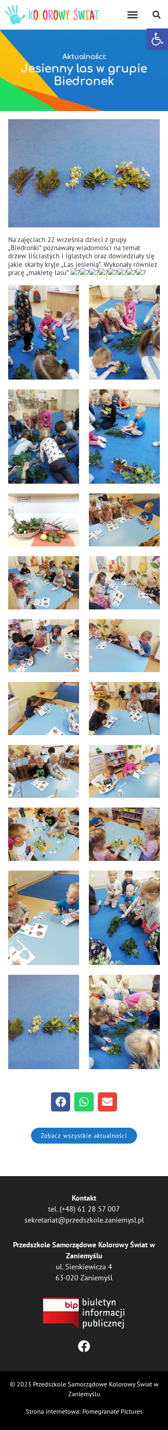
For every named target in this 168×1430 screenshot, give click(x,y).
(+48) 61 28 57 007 (90, 1209)
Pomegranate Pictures (112, 1411)
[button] (157, 39)
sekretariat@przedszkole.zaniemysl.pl (84, 1220)
